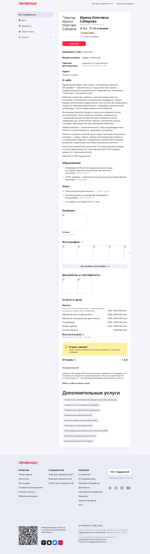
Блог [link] (81, 504)
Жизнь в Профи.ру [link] (87, 500)
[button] (35, 14)
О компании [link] (85, 474)
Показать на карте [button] (70, 75)
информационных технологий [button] (92, 532)
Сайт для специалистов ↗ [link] (61, 474)
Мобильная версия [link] (28, 496)
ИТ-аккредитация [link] (87, 478)
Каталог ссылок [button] (26, 491)
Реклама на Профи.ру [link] (89, 483)
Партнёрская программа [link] (91, 491)
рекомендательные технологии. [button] (92, 539)
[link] (74, 43)
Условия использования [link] (31, 487)
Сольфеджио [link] (68, 322)
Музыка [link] (66, 305)
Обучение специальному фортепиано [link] (81, 318)
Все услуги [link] (24, 478)
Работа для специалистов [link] (61, 483)
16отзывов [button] (100, 28)
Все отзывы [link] (24, 483)
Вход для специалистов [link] (60, 478)
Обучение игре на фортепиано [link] (77, 314)
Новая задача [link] (25, 474)
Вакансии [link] (83, 496)
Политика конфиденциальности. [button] (93, 542)
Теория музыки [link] (69, 326)
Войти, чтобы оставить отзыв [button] (76, 383)
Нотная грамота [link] (70, 330)
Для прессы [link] (84, 487)
